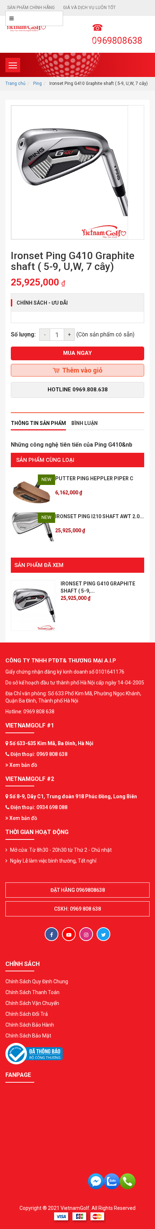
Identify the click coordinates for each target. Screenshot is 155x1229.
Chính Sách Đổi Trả (26, 1014)
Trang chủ (15, 83)
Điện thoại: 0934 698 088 (38, 807)
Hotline (78, 389)
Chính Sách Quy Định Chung (36, 981)
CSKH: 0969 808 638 (77, 909)
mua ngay (77, 353)
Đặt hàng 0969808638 (77, 890)
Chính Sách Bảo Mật (28, 1036)
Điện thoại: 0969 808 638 (38, 754)
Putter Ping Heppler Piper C (94, 478)
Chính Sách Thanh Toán (32, 992)
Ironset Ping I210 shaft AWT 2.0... (99, 516)
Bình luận (84, 423)
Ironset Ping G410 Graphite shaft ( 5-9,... (98, 587)
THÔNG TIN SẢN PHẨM (38, 423)
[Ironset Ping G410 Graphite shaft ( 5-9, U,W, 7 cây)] (33, 605)
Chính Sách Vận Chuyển (32, 1003)
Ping (37, 83)
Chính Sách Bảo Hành (29, 1025)
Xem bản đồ (22, 765)
